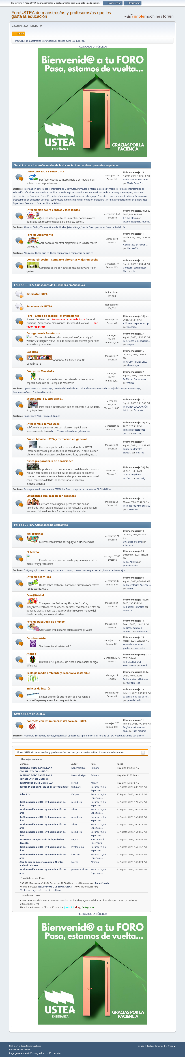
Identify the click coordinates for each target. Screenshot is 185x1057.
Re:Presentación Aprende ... (137, 585)
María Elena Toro (135, 183)
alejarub (140, 452)
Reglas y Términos (155, 1045)
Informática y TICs (39, 577)
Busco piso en (42, 253)
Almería (28, 227)
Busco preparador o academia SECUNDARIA (88, 489)
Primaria (95, 767)
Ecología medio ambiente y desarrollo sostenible (58, 673)
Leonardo (132, 327)
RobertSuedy (102, 883)
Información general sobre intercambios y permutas (50, 188)
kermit (130, 588)
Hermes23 (132, 248)
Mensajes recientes (31, 759)
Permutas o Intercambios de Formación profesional (79, 199)
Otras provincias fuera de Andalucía (107, 227)
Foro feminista (36, 638)
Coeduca (32, 352)
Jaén (69, 227)
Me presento (35, 533)
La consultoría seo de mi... (136, 696)
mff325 (130, 382)
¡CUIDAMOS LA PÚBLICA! (92, 46)
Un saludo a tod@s (132, 541)
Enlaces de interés (39, 688)
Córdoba (43, 227)
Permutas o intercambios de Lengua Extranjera (108, 192)
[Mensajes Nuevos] (19, 178)
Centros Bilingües (51, 416)
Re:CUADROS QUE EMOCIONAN (36, 783)
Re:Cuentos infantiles (133, 606)
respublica (76, 802)
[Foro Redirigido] (19, 294)
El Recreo (33, 552)
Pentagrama (77, 847)
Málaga (76, 227)
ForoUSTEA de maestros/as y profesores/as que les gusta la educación (61, 14)
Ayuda (141, 1045)
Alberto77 (128, 545)
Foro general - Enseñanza (43, 333)
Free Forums (25, 1050)
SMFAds (12, 1050)
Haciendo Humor (64, 570)
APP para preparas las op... (136, 323)
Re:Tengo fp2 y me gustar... (136, 505)
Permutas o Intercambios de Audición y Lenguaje (71, 196)
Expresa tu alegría (45, 570)
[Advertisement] (162, 216)
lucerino (75, 854)
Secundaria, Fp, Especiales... (45, 398)
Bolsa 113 (25, 794)
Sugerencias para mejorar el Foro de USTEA (91, 735)
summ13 (127, 610)
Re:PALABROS (130, 561)
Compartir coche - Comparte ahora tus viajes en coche (62, 259)
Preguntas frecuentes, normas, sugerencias (46, 735)
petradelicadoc (130, 565)
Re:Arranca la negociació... (136, 340)
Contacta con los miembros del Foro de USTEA (57, 721)
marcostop (132, 509)
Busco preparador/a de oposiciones (50, 461)
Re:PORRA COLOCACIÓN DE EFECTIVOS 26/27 (44, 786)
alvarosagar (133, 365)
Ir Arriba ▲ (171, 1045)
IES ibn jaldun (130, 218)
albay (74, 809)
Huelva (62, 227)
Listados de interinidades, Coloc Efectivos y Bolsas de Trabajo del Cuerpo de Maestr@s (96, 388)
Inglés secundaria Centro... (136, 179)
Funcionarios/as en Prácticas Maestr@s (33, 392)
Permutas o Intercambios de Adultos (43, 203)
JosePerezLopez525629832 (136, 221)
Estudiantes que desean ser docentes (51, 495)
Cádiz (35, 227)
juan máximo (139, 730)
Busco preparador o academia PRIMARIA (44, 489)
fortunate (138, 410)
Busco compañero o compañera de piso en (71, 253)
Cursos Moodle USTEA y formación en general (57, 439)
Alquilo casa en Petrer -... (135, 244)
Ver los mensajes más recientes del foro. (40, 890)
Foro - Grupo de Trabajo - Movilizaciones (53, 315)
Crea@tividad (35, 595)
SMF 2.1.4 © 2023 (17, 1046)
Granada (53, 227)
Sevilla (84, 227)
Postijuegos (29, 570)
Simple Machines (33, 1046)
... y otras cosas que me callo (88, 570)
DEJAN (130, 344)
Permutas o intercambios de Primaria (96, 188)
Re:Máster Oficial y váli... (135, 379)
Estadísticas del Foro (32, 878)
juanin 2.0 (69, 907)
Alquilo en (29, 253)
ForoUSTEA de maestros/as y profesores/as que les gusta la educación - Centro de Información (70, 752)
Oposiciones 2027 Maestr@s (38, 388)
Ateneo (31, 653)
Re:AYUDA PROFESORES (135, 361)
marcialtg (137, 433)
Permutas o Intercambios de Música (116, 196)
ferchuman (141, 631)
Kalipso (75, 794)
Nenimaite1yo (78, 767)
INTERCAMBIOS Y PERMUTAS (45, 171)
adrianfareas (133, 682)
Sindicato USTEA (37, 294)
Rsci (134, 271)
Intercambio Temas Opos (43, 424)
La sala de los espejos (114, 570)
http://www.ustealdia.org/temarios (70, 431)
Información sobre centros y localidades (53, 210)
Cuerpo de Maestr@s (40, 371)
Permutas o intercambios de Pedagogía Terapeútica (58, 192)
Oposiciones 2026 (33, 416)
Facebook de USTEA (39, 306)
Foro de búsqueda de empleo (46, 621)
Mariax (74, 862)
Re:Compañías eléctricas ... (136, 679)
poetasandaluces (80, 869)
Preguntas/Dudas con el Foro (129, 735)
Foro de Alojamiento (40, 234)
